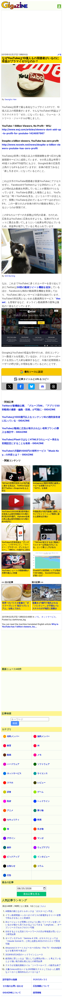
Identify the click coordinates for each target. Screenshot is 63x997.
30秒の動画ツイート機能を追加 (33, 287)
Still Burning (10, 276)
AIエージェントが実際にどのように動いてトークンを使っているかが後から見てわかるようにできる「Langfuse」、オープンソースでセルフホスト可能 (33, 925)
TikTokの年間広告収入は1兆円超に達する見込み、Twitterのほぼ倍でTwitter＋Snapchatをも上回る (16, 487)
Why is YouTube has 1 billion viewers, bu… (30, 625)
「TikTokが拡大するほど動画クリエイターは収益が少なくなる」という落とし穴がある (46, 544)
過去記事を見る (31, 893)
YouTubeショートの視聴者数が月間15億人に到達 (15, 571)
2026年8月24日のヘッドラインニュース (24, 954)
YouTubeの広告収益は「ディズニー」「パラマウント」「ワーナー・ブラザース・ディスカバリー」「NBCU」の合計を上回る (16, 546)
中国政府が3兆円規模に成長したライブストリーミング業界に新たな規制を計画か (47, 514)
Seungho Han (10, 99)
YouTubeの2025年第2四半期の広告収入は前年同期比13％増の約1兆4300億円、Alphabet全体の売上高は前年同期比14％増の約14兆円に (15, 516)
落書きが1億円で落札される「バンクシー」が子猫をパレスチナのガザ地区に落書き (45, 606)
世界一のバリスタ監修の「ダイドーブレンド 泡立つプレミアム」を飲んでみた (15, 606)
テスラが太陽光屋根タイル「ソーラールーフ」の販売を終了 (33, 965)
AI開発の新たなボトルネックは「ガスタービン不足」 (30, 911)
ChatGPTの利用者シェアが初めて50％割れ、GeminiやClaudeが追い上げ (46, 573)
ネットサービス (48, 616)
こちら (42, 906)
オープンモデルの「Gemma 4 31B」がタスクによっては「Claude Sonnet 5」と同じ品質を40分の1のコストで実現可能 (32, 941)
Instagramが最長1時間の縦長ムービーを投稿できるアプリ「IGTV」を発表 (46, 485)
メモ (59, 54)
